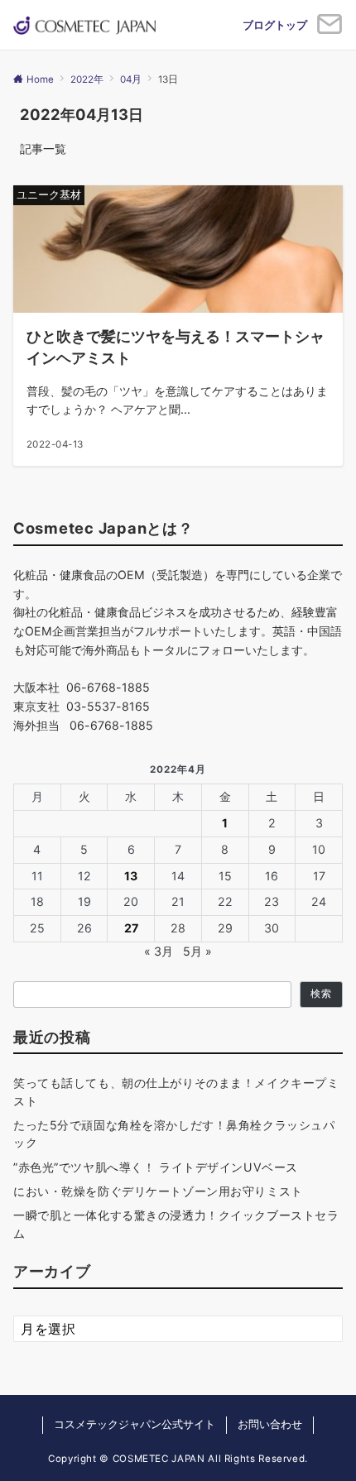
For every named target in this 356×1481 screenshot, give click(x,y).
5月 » (197, 951)
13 (130, 876)
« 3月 (158, 951)
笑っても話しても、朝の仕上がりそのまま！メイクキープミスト (176, 1091)
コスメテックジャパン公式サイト (134, 1424)
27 (131, 928)
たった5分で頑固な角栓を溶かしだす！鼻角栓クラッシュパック (173, 1133)
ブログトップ (275, 24)
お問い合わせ (270, 1424)
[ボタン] (329, 30)
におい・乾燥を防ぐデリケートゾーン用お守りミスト (158, 1191)
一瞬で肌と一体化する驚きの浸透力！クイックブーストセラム (176, 1223)
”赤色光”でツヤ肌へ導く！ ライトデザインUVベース (155, 1167)
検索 (321, 993)
